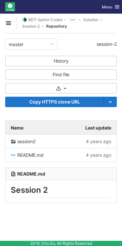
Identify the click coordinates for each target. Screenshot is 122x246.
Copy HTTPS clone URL (54, 102)
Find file (61, 74)
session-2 (107, 44)
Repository (56, 26)
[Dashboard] (10, 7)
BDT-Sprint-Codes (45, 19)
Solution (90, 19)
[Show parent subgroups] (72, 19)
